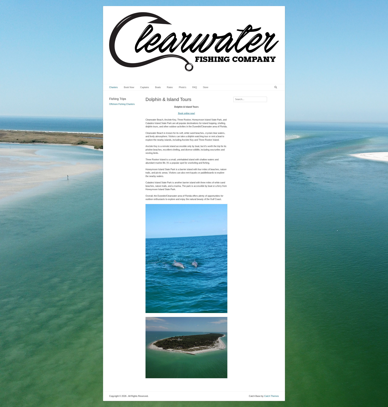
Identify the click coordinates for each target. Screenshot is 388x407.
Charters (113, 87)
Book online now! (186, 113)
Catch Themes (271, 396)
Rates (170, 87)
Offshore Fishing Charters (122, 104)
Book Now (129, 87)
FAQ (194, 87)
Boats (158, 87)
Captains (144, 87)
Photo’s (182, 87)
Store (205, 87)
